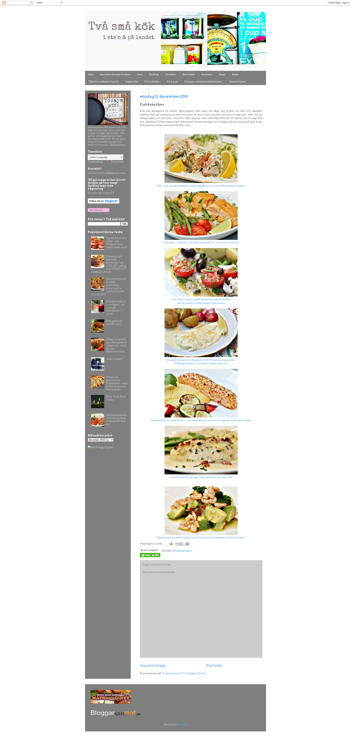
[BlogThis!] (180, 544)
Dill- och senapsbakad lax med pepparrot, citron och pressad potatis (201, 185)
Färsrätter (170, 74)
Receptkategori (182, 550)
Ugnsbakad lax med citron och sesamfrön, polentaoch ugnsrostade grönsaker (201, 420)
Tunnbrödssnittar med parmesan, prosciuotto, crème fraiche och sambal (109, 286)
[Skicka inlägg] (170, 543)
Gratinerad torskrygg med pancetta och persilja (201, 477)
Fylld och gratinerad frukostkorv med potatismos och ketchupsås (117, 383)
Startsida (214, 665)
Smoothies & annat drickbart (115, 74)
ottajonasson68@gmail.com (107, 172)
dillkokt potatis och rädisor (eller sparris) (201, 363)
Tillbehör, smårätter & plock (103, 81)
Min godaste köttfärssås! (114, 322)
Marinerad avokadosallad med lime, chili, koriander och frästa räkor (201, 537)
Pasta (139, 74)
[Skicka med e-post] (177, 544)
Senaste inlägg (153, 665)
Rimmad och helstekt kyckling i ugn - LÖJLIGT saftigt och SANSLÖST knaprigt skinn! (109, 264)
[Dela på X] (184, 544)
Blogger (182, 724)
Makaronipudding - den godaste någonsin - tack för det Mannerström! (116, 345)
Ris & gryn (172, 81)
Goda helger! (114, 358)
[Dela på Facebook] (187, 544)
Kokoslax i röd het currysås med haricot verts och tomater (201, 242)
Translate (117, 161)
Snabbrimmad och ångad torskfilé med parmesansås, (201, 359)
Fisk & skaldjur (152, 81)
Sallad (235, 74)
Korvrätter (206, 74)
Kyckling (154, 74)
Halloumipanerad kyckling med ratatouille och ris (116, 419)
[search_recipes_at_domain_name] (101, 447)
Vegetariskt (131, 81)
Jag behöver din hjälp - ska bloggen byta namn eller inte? (117, 243)
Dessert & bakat (237, 81)
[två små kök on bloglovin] (99, 212)
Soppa (222, 74)
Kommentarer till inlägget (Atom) (184, 673)
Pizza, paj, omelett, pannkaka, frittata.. (203, 81)
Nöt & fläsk (189, 74)
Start (90, 74)
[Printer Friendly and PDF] (150, 556)
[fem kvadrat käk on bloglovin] (103, 202)
